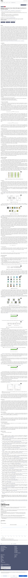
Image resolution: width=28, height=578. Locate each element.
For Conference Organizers (17, 552)
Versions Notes (13, 22)
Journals (2, 2)
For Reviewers (16, 548)
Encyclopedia (2, 560)
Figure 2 (5, 192)
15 (19, 83)
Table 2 (3, 353)
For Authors (15, 547)
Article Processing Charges (4, 547)
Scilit (1, 558)
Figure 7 (22, 320)
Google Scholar (6, 439)
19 (20, 162)
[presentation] (9, 114)
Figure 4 (21, 264)
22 (23, 230)
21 (6, 189)
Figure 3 (3, 215)
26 (22, 344)
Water (4, 2)
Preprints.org (2, 557)
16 (19, 344)
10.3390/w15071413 (13, 2)
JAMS (1, 561)
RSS (11, 543)
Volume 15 (7, 2)
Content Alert (14, 543)
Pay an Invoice (2, 548)
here (5, 518)
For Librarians (16, 550)
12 (6, 76)
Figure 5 (18, 274)
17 (20, 131)
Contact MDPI (2, 550)
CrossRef (9, 439)
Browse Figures (8, 22)
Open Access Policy (3, 549)
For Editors (15, 549)
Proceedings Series (3, 562)
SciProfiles (2, 559)
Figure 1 (20, 170)
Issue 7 (9, 2)
